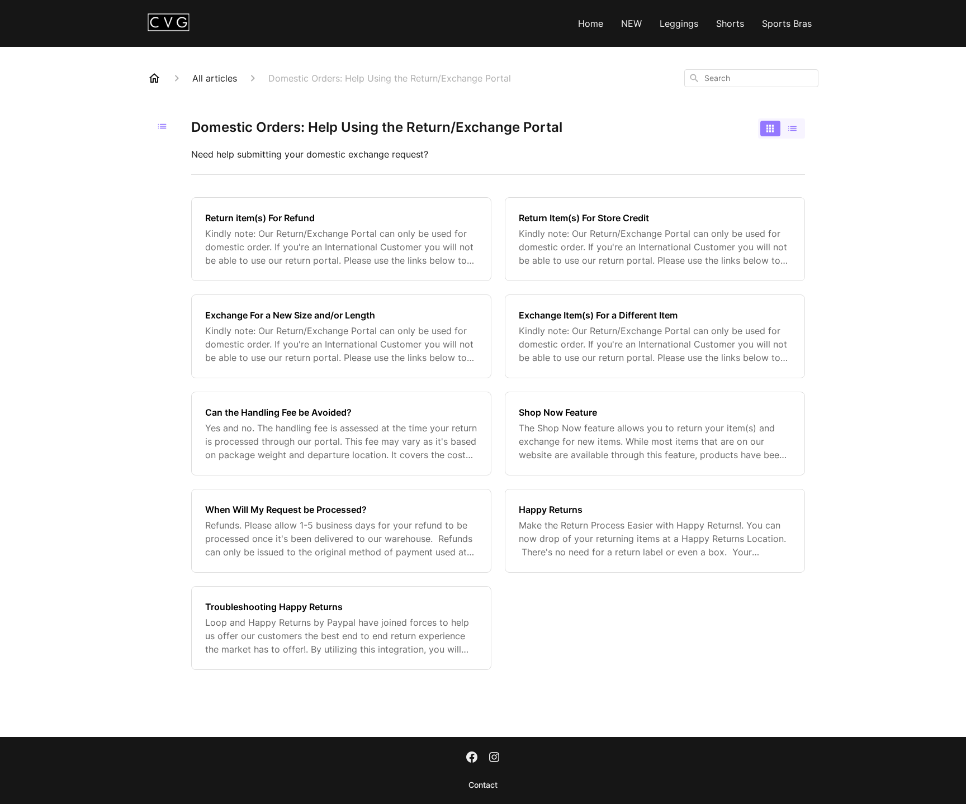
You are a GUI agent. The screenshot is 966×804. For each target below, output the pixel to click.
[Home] (154, 78)
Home (590, 23)
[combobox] (751, 78)
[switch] (781, 128)
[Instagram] (494, 758)
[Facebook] (472, 758)
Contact (483, 784)
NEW (631, 23)
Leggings (679, 23)
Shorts (730, 23)
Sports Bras (787, 23)
